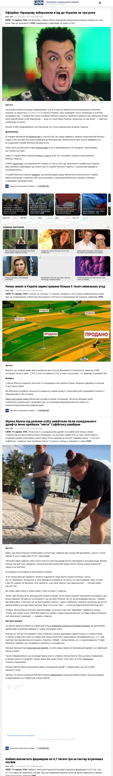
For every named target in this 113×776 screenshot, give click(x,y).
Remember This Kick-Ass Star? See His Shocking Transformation (55, 279)
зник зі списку (44, 155)
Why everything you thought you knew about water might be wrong (20, 252)
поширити (88, 659)
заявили (36, 174)
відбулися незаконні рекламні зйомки (71, 625)
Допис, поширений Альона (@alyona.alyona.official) (56, 739)
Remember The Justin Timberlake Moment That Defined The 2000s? (90, 252)
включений (34, 136)
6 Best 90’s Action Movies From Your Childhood (55, 252)
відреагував (42, 147)
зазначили (18, 163)
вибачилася (56, 674)
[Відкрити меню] (99, 3)
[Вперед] (110, 204)
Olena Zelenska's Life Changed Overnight (16, 279)
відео (48, 610)
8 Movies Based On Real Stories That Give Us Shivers (91, 279)
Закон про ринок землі (17, 399)
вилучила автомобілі (37, 648)
